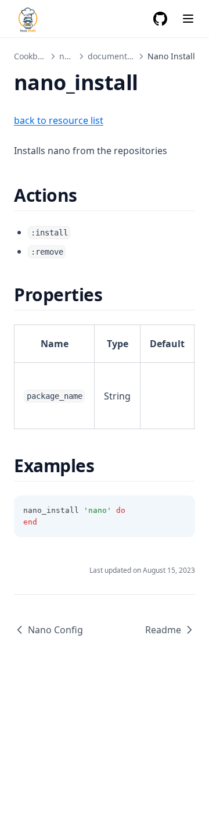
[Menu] (188, 18)
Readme (163, 629)
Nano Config (55, 629)
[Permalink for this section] (87, 195)
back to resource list (58, 120)
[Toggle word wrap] (180, 510)
